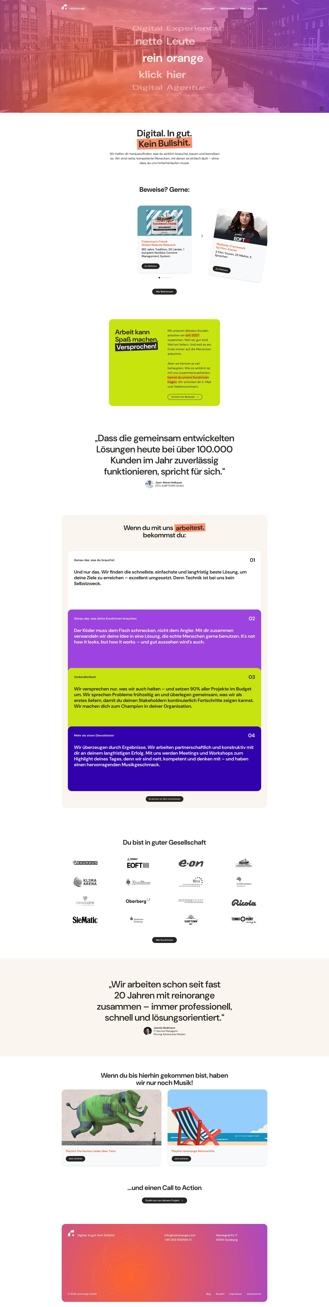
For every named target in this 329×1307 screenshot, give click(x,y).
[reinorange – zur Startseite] (73, 7)
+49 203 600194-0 (177, 1240)
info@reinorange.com (179, 1235)
